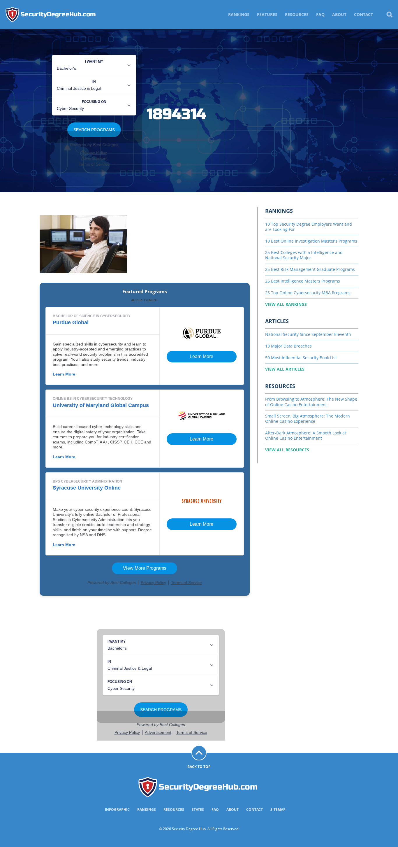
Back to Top (199, 766)
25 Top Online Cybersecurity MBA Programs (308, 292)
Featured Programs (144, 292)
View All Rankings (286, 304)
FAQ (320, 14)
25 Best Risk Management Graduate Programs (310, 269)
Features (267, 14)
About (339, 14)
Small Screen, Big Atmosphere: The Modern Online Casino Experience (307, 418)
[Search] (389, 14)
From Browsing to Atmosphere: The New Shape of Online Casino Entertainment (311, 401)
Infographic (117, 809)
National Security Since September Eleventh (308, 334)
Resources (297, 14)
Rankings (238, 14)
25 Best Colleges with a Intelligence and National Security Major (304, 255)
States (198, 809)
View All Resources (287, 450)
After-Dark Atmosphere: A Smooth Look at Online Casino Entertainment (305, 435)
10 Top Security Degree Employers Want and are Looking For (308, 226)
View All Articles (284, 369)
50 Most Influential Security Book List (301, 357)
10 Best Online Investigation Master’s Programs (311, 241)
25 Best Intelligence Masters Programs (302, 281)
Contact (363, 14)
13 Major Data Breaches (288, 346)
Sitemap (278, 809)
